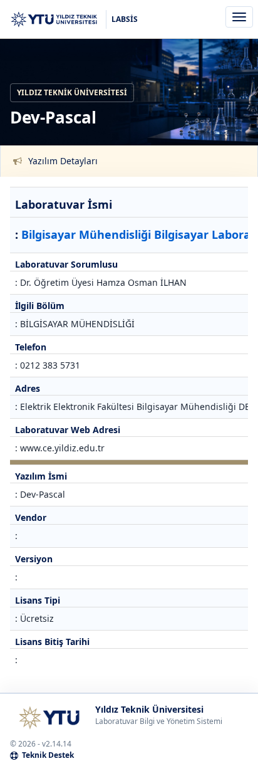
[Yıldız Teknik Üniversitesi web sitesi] (49, 718)
